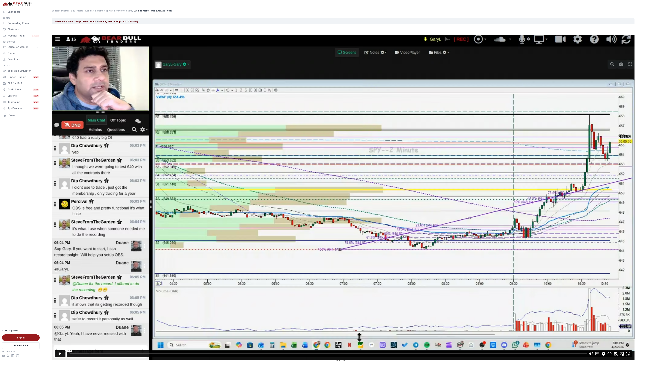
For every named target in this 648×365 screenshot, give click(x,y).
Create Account (20, 345)
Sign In (21, 337)
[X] (8, 356)
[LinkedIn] (12, 356)
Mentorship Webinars (121, 10)
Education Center (60, 10)
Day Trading (77, 10)
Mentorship (89, 21)
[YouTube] (3, 356)
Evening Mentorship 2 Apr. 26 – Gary (118, 21)
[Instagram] (17, 356)
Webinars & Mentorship (97, 10)
